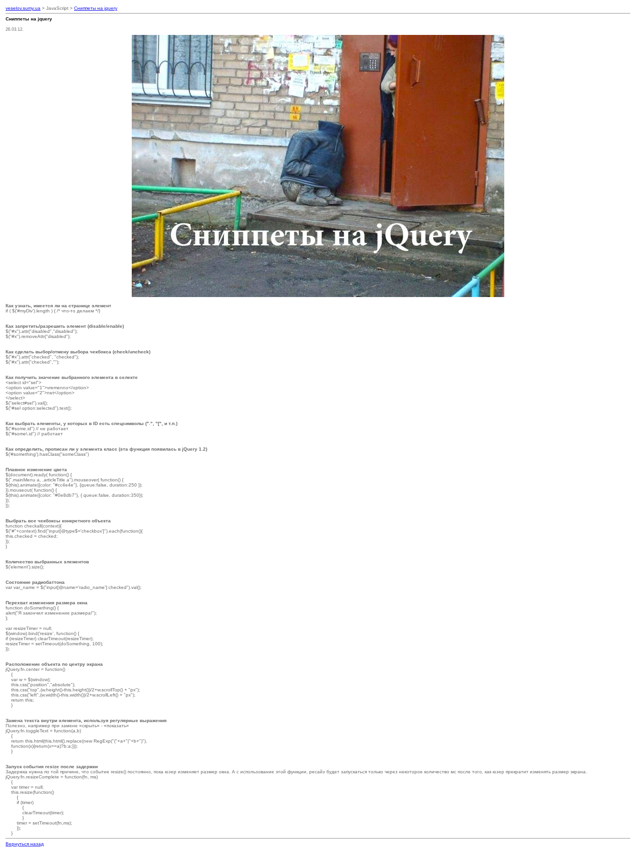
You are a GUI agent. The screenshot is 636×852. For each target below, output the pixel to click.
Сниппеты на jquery (95, 8)
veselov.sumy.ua (23, 8)
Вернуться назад (25, 843)
